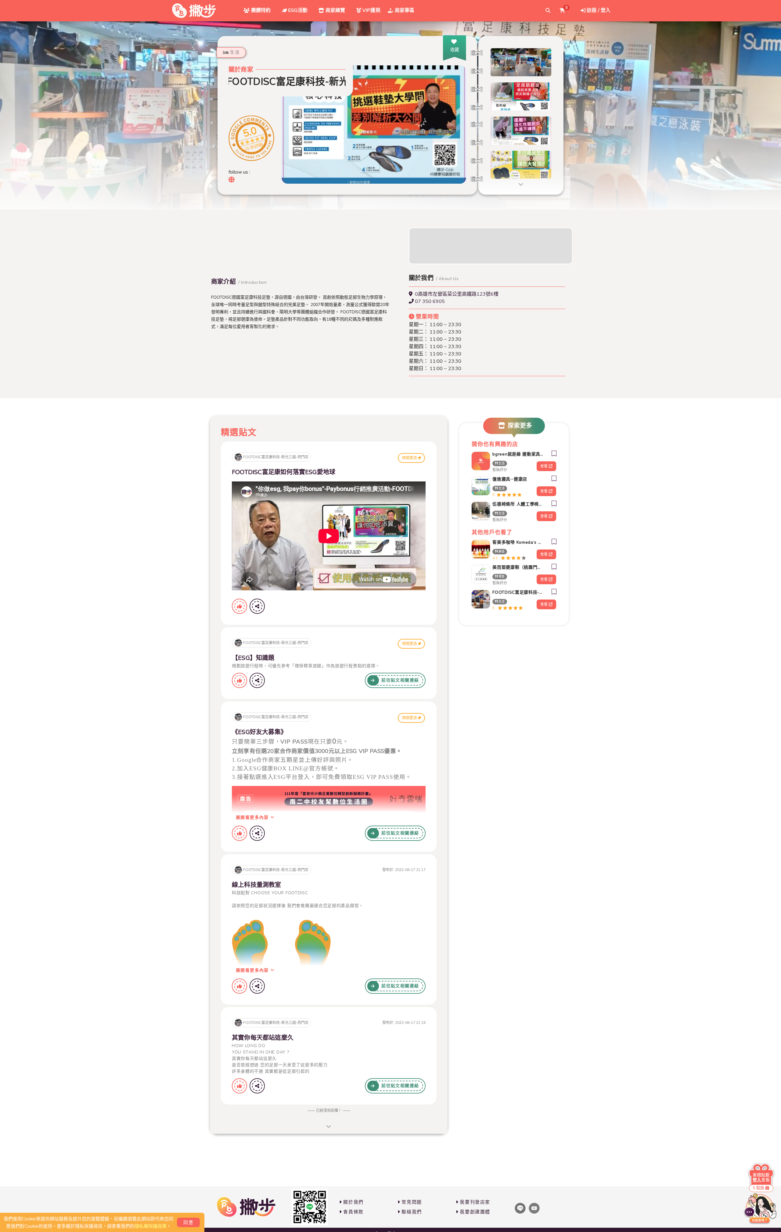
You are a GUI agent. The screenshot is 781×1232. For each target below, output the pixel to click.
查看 (544, 466)
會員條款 (353, 1212)
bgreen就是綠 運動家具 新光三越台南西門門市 (518, 454)
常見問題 (411, 1202)
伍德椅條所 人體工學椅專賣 (518, 504)
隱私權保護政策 (151, 1226)
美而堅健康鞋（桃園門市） (518, 567)
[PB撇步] (194, 10)
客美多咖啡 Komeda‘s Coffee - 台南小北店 (518, 542)
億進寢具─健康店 (509, 479)
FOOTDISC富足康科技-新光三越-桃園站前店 (518, 592)
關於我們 (353, 1202)
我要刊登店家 (475, 1202)
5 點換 (758, 1188)
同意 (188, 1222)
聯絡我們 (411, 1212)
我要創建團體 (475, 1212)
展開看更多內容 (253, 817)
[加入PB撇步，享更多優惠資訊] (309, 1207)
